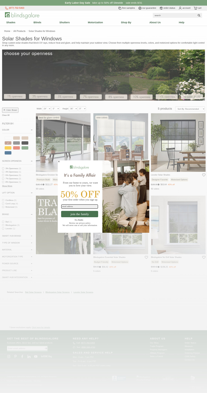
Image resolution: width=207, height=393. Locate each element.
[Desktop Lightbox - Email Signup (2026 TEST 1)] (103, 196)
